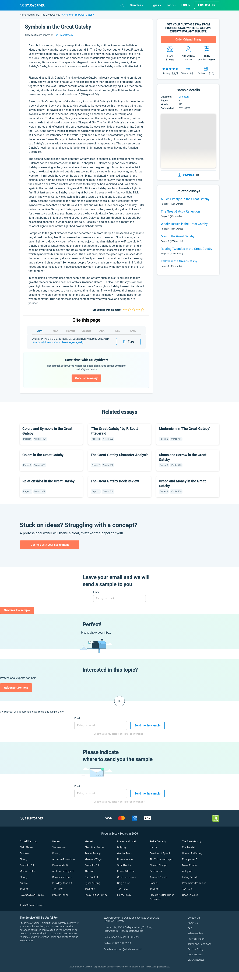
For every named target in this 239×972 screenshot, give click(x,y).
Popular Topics (60, 895)
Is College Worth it (62, 883)
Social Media (124, 865)
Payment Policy (196, 938)
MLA (55, 330)
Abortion (89, 871)
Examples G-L (27, 865)
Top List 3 (90, 889)
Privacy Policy (195, 933)
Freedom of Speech (160, 853)
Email (96, 592)
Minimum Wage (93, 859)
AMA (133, 330)
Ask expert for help (16, 687)
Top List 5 (155, 889)
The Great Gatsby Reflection (180, 211)
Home (23, 14)
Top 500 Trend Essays (31, 905)
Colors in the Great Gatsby (43, 455)
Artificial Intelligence (63, 871)
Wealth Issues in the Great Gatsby (184, 224)
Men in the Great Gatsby (177, 236)
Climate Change (158, 865)
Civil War (24, 853)
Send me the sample (17, 610)
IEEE (117, 330)
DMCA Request (196, 959)
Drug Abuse (123, 883)
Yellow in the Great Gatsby (179, 261)
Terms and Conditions (199, 944)
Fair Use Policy (195, 949)
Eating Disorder (190, 877)
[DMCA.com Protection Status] (215, 818)
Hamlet (154, 847)
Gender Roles (124, 853)
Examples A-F (189, 859)
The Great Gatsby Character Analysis (119, 455)
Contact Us (194, 917)
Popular (154, 883)
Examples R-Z (92, 865)
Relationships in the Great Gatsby (48, 481)
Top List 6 (187, 889)
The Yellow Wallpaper (161, 859)
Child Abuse (26, 847)
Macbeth (89, 841)
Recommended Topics (194, 883)
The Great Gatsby (50, 14)
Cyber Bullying (92, 883)
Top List (24, 889)
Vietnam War (59, 847)
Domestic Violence (62, 877)
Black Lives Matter (94, 847)
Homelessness (125, 859)
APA (39, 330)
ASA (101, 330)
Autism (23, 883)
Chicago (86, 330)
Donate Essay (195, 954)
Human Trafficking (192, 853)
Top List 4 (122, 889)
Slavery (24, 859)
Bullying (121, 847)
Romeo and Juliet (126, 841)
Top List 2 (57, 889)
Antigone (187, 871)
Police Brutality (158, 841)
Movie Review (189, 865)
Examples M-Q (60, 865)
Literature (34, 14)
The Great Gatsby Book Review (115, 481)
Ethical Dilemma (126, 871)
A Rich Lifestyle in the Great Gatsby (185, 199)
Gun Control (91, 877)
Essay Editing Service (96, 895)
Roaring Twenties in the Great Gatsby (186, 249)
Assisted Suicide (158, 877)
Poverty (56, 853)
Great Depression (126, 877)
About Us (193, 923)
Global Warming (28, 841)
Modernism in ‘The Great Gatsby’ (184, 428)
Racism (56, 841)
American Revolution (63, 859)
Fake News (156, 871)
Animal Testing (93, 853)
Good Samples (190, 895)
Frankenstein (189, 847)
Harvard (70, 330)
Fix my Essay (124, 895)
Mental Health (27, 871)
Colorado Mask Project (32, 895)
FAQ (190, 928)
